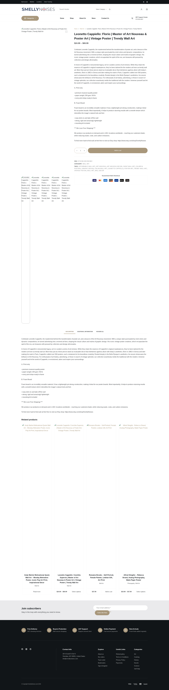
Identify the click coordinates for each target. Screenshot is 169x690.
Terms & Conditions (122, 657)
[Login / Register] (141, 9)
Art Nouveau (101, 166)
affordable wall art (87, 166)
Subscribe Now (102, 612)
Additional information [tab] (85, 331)
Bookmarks (101, 663)
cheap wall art (129, 166)
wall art (90, 170)
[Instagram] (147, 1)
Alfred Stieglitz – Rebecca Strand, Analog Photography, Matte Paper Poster (133, 577)
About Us (82, 18)
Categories (30, 18)
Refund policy (120, 654)
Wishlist (32, 2)
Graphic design (88, 168)
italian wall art (101, 168)
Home (62, 18)
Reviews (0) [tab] (99, 331)
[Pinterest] (30, 649)
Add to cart (117, 150)
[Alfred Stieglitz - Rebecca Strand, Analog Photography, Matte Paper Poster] (132, 497)
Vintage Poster (80, 170)
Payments (119, 663)
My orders (101, 657)
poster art (128, 168)
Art (135, 654)
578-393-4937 (139, 19)
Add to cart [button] (107, 591)
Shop (72, 18)
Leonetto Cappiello (116, 168)
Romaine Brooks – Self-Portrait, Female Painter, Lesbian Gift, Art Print (100, 577)
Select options (75, 591)
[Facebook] (143, 1)
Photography (130, 583)
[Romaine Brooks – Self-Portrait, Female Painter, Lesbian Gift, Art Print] (100, 497)
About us (101, 654)
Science (136, 666)
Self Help (137, 669)
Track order (101, 660)
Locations (39, 2)
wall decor (99, 170)
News (94, 18)
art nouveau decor (114, 166)
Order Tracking (48, 2)
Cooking (136, 657)
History (136, 660)
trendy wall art (140, 168)
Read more (36, 591)
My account (24, 2)
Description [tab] (70, 331)
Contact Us (105, 18)
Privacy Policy (120, 660)
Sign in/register (102, 666)
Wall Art (86, 164)
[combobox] (76, 9)
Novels (136, 663)
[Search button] (110, 9)
